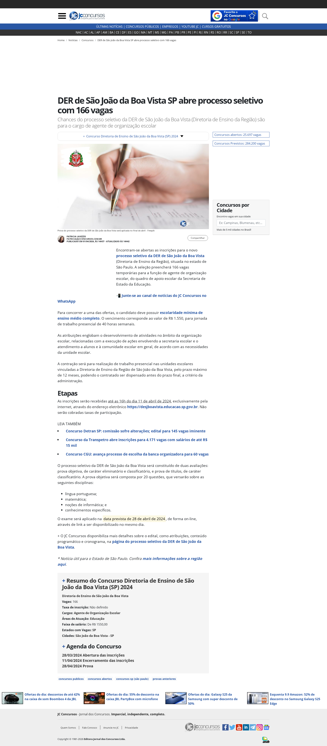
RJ (200, 32)
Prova (77, 666)
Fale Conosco (89, 727)
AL (92, 32)
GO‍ (136, 32)
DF (124, 32)
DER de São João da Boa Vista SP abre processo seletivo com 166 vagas (136, 40)
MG (164, 32)
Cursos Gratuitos (216, 26)
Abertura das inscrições (93, 655)
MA (143, 32)
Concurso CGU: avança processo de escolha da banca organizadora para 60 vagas (137, 454)
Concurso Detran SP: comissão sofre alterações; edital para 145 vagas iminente (136, 431)
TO (249, 32)
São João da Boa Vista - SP (95, 636)
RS (212, 32)
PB (177, 32)
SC (231, 32)
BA (111, 32)
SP (237, 32)
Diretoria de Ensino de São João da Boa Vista (95, 596)
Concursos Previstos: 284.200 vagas (239, 143)
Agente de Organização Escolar (97, 613)
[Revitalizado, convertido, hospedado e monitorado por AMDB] (265, 739)
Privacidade (131, 727)
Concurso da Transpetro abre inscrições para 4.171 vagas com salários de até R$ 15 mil (136, 442)
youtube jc (190, 26)
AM (105, 32)
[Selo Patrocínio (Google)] (234, 15)
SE (243, 32)
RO (219, 32)
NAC (79, 32)
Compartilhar (198, 238)
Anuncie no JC (111, 727)
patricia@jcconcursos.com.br (84, 238)
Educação (97, 619)
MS (157, 32)
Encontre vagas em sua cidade (234, 216)
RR (225, 32)
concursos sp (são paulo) (132, 679)
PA (171, 32)
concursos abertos (100, 679)
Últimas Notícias (109, 26)
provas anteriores (164, 679)
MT (150, 32)
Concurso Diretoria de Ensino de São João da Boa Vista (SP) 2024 (130, 136)
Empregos (170, 26)
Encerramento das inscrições (98, 660)
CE (117, 32)
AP (98, 32)
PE (189, 32)
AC (86, 32)
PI (195, 32)
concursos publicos (71, 679)
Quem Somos (68, 727)
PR (183, 32)
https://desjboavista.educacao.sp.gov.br (162, 406)
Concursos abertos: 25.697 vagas (237, 135)
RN (206, 32)
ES (130, 32)
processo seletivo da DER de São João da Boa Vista (160, 255)
